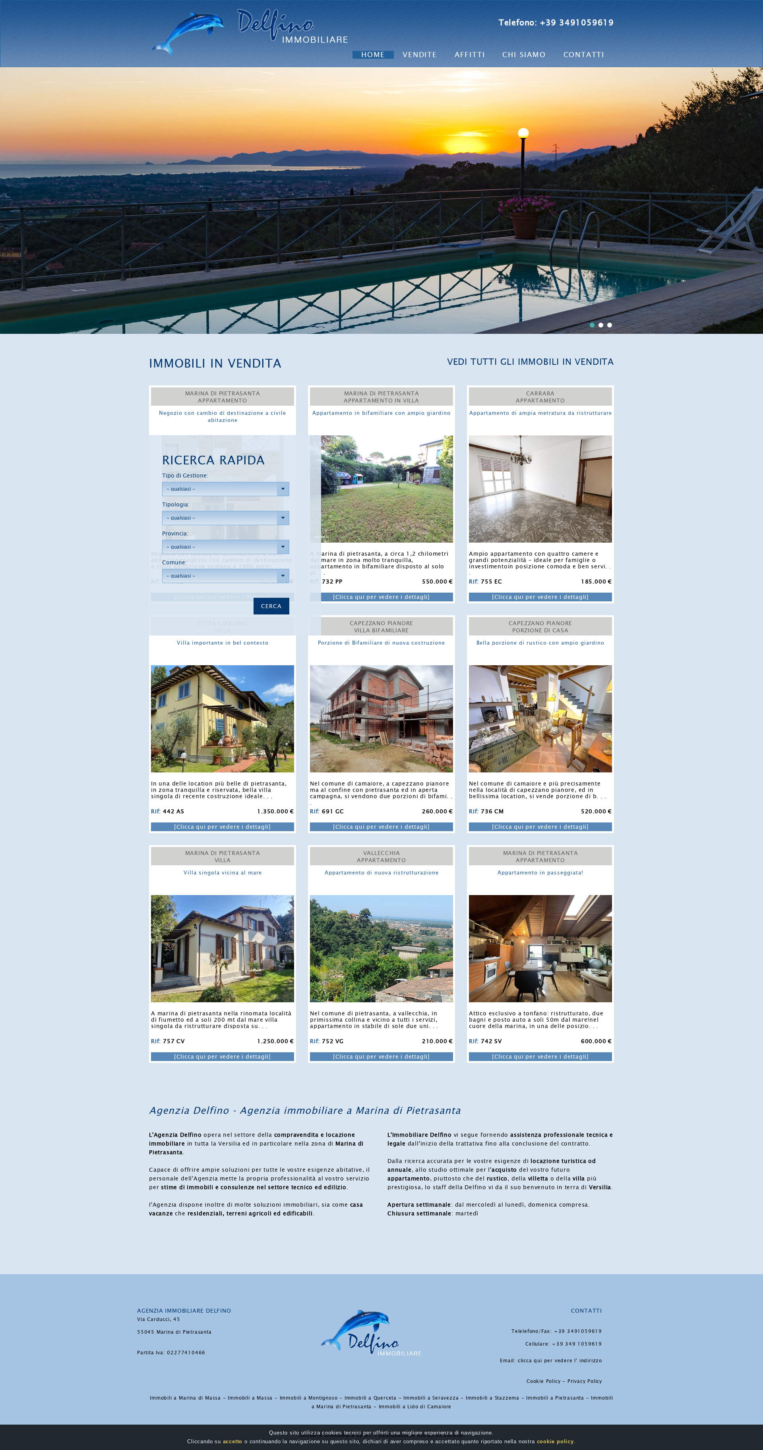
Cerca (271, 606)
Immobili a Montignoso (309, 1398)
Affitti (470, 55)
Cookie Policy (543, 1381)
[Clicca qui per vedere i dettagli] (222, 826)
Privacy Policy (584, 1381)
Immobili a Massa (250, 1398)
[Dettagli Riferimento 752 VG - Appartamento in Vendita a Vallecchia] (381, 899)
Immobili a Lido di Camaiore (415, 1407)
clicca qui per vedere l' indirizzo (560, 1361)
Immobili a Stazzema (492, 1398)
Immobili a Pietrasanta (555, 1398)
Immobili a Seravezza (431, 1398)
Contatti (584, 55)
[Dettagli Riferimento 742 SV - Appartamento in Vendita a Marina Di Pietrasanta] (540, 899)
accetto (233, 1441)
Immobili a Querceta (371, 1398)
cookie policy (555, 1441)
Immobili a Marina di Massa (185, 1398)
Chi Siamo (524, 55)
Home (373, 55)
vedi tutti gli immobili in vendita (530, 362)
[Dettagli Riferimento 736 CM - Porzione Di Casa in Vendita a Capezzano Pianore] (540, 669)
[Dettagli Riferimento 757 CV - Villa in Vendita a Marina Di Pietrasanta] (222, 899)
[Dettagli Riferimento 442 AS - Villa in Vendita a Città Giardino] (222, 669)
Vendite (420, 55)
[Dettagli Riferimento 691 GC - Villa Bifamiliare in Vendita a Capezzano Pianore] (381, 669)
